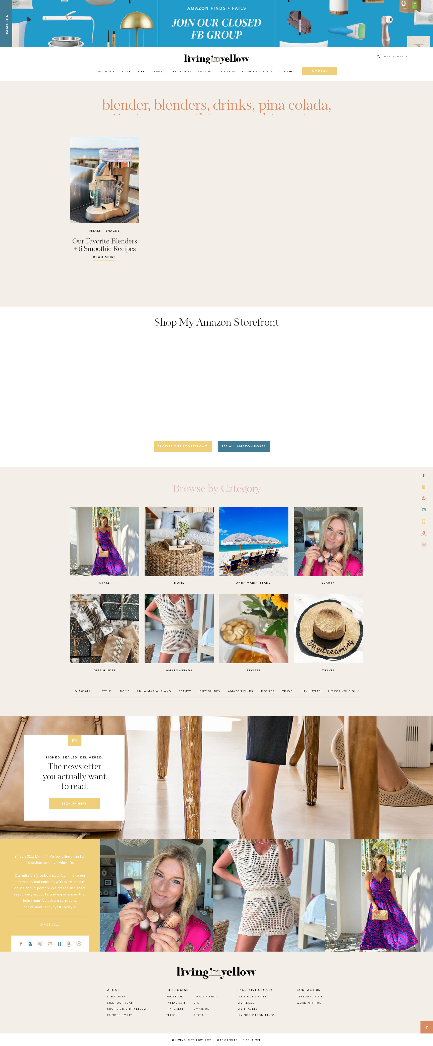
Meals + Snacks (104, 230)
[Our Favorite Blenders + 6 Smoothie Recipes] (104, 180)
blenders (180, 105)
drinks (232, 105)
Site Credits (227, 1040)
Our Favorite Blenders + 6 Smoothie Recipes (104, 245)
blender (125, 105)
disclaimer (252, 1040)
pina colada (293, 105)
